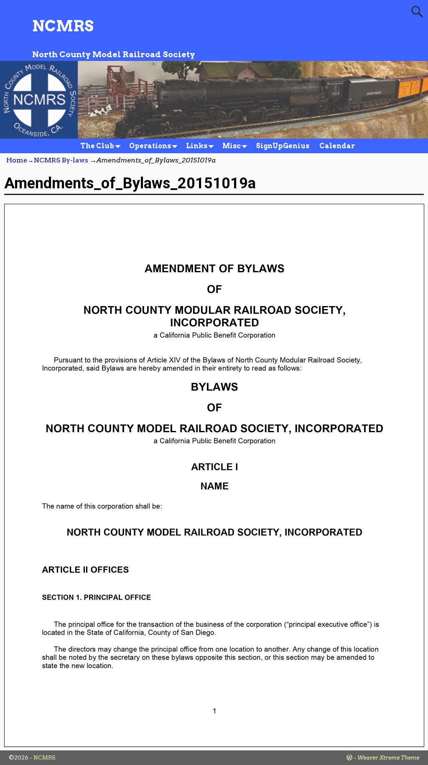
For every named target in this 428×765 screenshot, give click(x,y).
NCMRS (63, 26)
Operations (150, 146)
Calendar (337, 146)
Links (196, 146)
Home (16, 160)
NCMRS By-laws (61, 160)
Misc (231, 146)
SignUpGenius (282, 146)
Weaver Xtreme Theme (388, 758)
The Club (97, 146)
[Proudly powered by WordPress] (349, 758)
